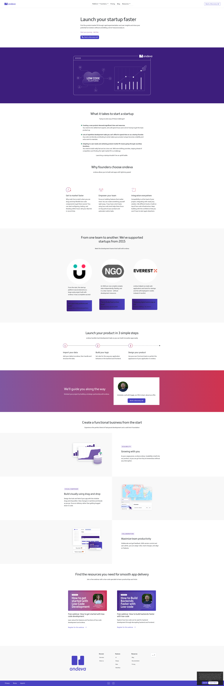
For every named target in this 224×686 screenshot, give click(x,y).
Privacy (7, 683)
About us (101, 661)
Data (116, 664)
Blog (118, 4)
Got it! (205, 683)
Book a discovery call (91, 37)
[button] (96, 4)
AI (115, 657)
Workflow (117, 667)
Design (117, 661)
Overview (101, 657)
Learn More (213, 683)
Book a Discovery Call (212, 4)
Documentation (135, 661)
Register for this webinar (76, 627)
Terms (15, 683)
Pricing (112, 4)
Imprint (22, 683)
